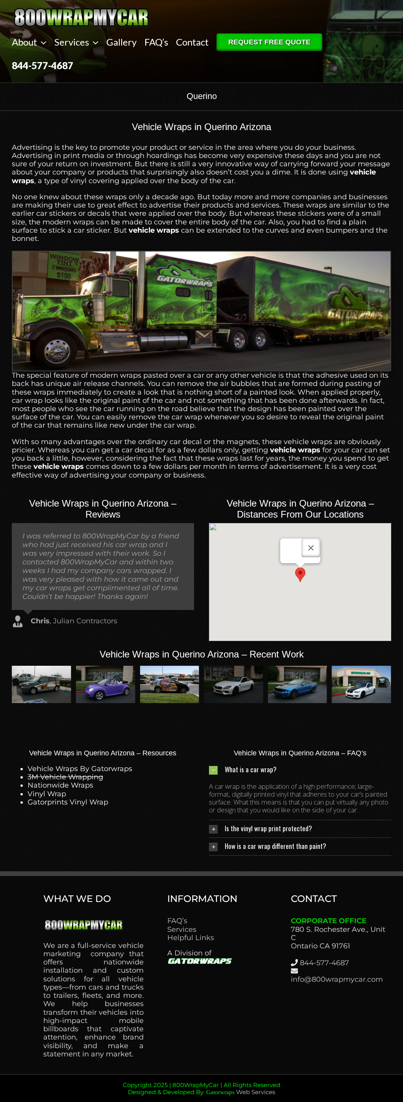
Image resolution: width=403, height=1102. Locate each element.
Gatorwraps (220, 1092)
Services (181, 930)
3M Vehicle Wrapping (65, 777)
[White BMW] (361, 670)
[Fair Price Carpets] (169, 670)
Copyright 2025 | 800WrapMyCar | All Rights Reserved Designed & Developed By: (201, 1088)
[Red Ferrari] (105, 670)
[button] (300, 574)
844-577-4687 (324, 963)
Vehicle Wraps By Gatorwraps (80, 768)
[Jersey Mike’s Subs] (297, 670)
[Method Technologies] (41, 670)
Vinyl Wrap (47, 794)
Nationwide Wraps (60, 785)
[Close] (310, 547)
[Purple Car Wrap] (233, 670)
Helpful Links (190, 938)
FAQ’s (177, 921)
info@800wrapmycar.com (337, 979)
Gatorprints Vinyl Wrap (68, 802)
